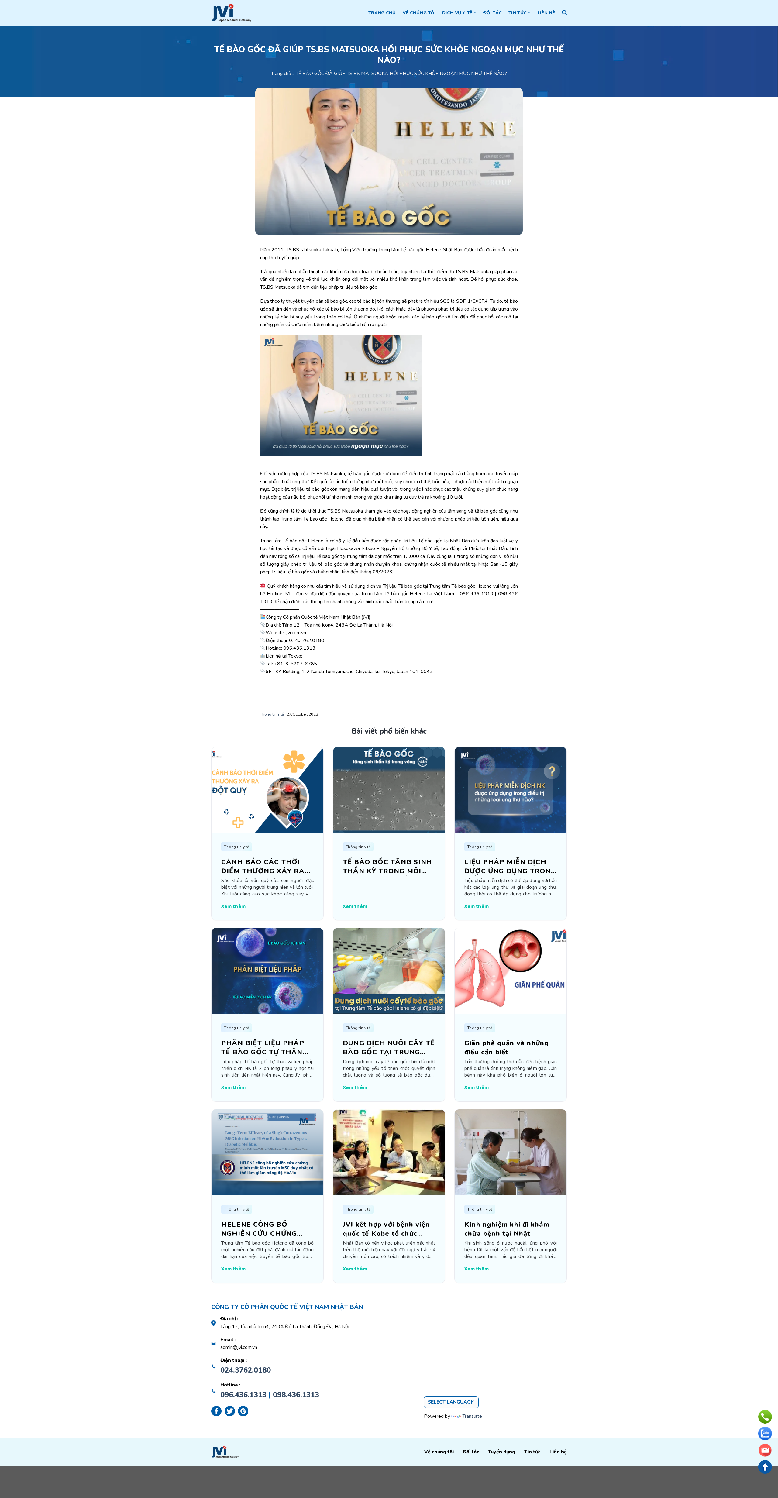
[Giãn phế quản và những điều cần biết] (510, 970)
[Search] (564, 13)
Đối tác (492, 13)
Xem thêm (233, 906)
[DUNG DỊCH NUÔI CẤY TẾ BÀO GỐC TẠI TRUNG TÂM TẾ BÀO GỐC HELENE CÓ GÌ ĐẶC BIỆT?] (389, 970)
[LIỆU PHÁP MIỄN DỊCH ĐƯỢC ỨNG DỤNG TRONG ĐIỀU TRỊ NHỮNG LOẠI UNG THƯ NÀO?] (510, 789)
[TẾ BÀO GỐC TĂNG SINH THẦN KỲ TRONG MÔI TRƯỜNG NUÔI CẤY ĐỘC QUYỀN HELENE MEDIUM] (389, 789)
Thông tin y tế (236, 846)
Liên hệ (546, 13)
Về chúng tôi (419, 13)
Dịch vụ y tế (457, 13)
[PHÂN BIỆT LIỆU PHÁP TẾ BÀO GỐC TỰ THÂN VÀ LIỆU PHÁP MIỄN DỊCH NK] (267, 970)
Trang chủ (382, 13)
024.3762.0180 (245, 1370)
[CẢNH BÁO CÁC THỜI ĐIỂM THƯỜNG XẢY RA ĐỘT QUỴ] (267, 789)
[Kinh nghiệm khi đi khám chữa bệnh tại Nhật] (510, 1152)
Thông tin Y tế (272, 714)
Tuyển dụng (501, 1451)
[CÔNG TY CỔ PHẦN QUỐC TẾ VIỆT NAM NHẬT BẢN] (231, 13)
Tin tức (517, 13)
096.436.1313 (243, 1395)
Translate (472, 1416)
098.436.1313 (296, 1395)
